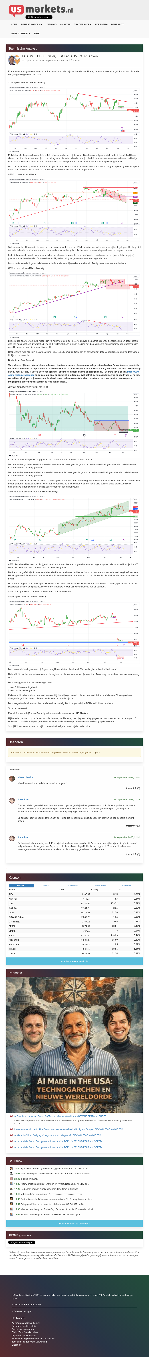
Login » (96, 752)
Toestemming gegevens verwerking (29, 1341)
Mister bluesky (25, 777)
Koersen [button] (100, 24)
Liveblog (51, 24)
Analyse (65, 24)
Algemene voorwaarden (24, 1335)
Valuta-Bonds (100, 885)
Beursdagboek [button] (30, 24)
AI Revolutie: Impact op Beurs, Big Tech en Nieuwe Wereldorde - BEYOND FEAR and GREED (60, 1116)
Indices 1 (21, 885)
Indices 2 (46, 885)
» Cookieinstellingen (22, 1311)
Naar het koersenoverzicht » (74, 961)
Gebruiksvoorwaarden (23, 1329)
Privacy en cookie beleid (24, 1325)
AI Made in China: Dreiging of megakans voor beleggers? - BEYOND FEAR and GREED (57, 1135)
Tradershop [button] (82, 24)
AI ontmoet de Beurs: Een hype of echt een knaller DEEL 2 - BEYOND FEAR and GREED (58, 1141)
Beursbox (117, 24)
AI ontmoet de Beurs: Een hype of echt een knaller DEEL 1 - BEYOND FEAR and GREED (58, 1147)
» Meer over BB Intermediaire (26, 1304)
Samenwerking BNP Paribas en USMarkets (33, 1338)
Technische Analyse (23, 48)
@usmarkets (25, 1235)
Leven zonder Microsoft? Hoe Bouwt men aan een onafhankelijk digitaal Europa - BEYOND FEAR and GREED (68, 1129)
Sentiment (126, 885)
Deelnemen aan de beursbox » (74, 1223)
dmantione (23, 799)
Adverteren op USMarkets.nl (26, 1322)
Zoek (37, 33)
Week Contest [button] (19, 33)
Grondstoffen (73, 885)
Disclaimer (17, 1344)
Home (14, 24)
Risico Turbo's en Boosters (25, 1332)
